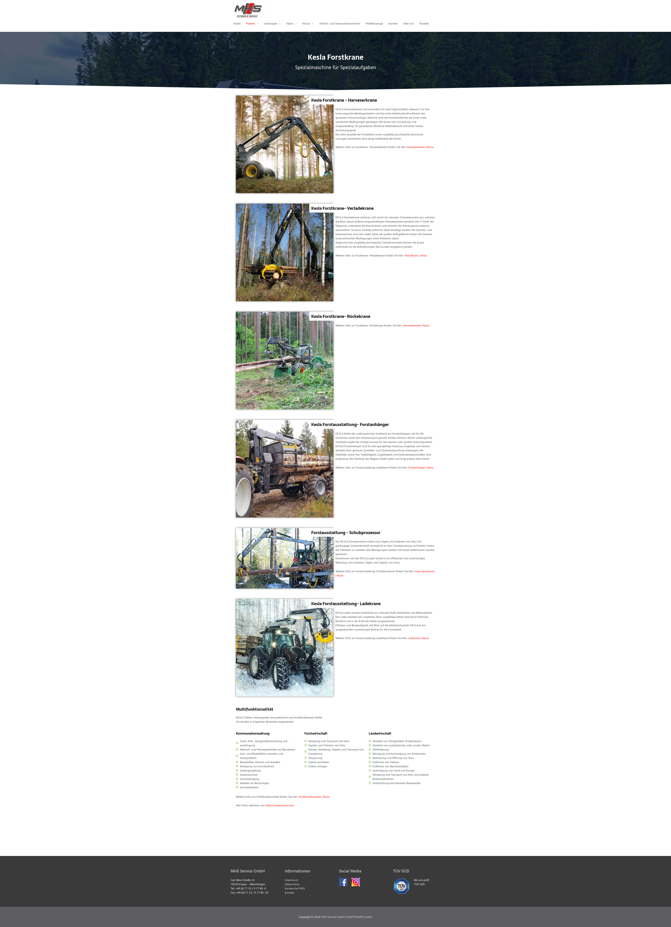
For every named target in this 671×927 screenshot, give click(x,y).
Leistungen (270, 23)
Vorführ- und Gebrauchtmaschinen (339, 23)
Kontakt (424, 23)
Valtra (289, 23)
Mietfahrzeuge (374, 23)
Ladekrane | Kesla (418, 638)
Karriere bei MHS (295, 888)
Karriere (393, 23)
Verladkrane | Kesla (415, 255)
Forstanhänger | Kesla (421, 467)
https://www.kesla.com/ (280, 805)
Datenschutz (292, 884)
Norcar (306, 23)
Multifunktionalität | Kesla (314, 796)
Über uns (408, 23)
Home (237, 23)
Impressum (291, 880)
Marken (250, 23)
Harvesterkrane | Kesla (420, 147)
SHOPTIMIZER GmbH (359, 917)
